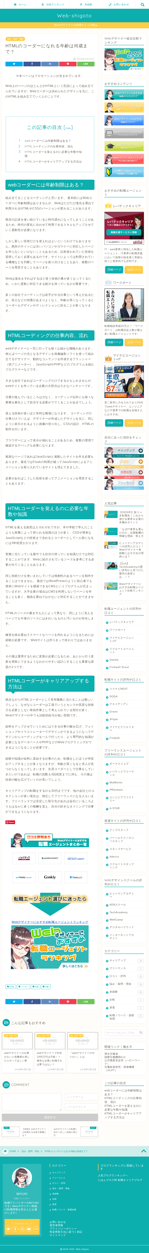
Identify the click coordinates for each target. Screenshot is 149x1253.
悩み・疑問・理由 (15, 39)
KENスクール (118, 904)
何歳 (36, 987)
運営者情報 (56, 1225)
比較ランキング (54, 4)
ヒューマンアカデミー (122, 895)
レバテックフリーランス (122, 773)
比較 (125, 999)
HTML (11, 987)
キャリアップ (126, 960)
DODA (114, 696)
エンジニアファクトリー (122, 799)
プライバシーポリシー (63, 1228)
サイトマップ (58, 1235)
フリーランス (125, 968)
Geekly (114, 659)
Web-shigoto (74, 15)
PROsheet (116, 789)
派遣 (125, 1007)
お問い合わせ (120, 4)
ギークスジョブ (119, 763)
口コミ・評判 (126, 976)
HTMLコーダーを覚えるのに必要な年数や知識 (53, 154)
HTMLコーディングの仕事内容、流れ (49, 146)
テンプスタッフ (119, 830)
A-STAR (115, 808)
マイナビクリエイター (122, 729)
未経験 (87, 4)
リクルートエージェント (122, 650)
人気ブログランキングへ (113, 1175)
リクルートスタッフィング (122, 866)
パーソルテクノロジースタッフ (122, 839)
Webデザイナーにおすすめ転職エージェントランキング (50, 922)
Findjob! (115, 738)
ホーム (21, 4)
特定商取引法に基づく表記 (66, 1232)
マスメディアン (119, 704)
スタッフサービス (120, 849)
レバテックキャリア (122, 622)
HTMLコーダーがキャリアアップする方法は (53, 161)
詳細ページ (114, 269)
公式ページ (134, 269)
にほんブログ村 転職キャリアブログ (120, 1180)
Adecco (114, 856)
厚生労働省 (111, 1054)
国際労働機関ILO (115, 1057)
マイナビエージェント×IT (122, 639)
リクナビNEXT (119, 688)
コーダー (24, 987)
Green (114, 711)
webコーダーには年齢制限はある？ (48, 140)
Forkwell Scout (119, 667)
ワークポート (118, 630)
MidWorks (116, 782)
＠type (114, 719)
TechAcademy (119, 912)
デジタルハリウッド (122, 927)
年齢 (47, 987)
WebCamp (116, 919)
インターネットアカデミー (122, 937)
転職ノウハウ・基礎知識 (126, 1017)
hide (68, 128)
